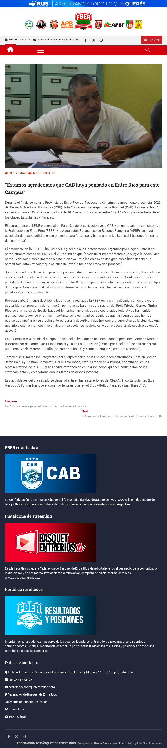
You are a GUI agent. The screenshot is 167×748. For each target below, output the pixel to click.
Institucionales (44, 173)
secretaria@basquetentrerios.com (58, 39)
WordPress (119, 743)
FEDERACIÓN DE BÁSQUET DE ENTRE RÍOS (46, 743)
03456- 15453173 (19, 39)
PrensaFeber (17, 709)
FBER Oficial (17, 716)
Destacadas (17, 173)
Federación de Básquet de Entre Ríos (32, 694)
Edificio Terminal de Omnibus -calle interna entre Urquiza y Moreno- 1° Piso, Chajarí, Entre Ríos (70, 672)
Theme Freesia (102, 743)
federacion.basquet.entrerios (27, 702)
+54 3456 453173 (20, 679)
